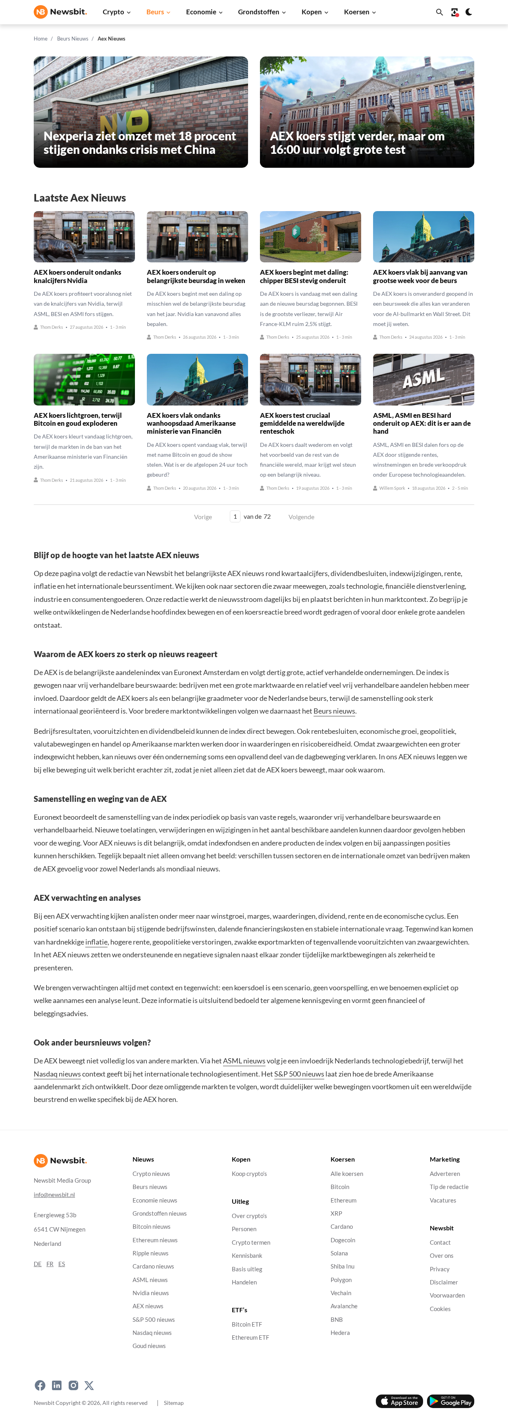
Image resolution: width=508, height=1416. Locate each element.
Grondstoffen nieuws (160, 1213)
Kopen (312, 12)
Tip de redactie (449, 1186)
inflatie (96, 941)
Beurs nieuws (334, 710)
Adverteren (445, 1173)
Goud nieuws (149, 1345)
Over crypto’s (249, 1215)
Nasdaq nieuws (57, 1073)
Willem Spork (392, 488)
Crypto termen (251, 1242)
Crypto (113, 12)
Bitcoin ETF (247, 1324)
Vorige (203, 516)
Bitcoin (340, 1186)
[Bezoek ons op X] (89, 1385)
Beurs (155, 12)
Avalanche (344, 1306)
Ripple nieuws (151, 1253)
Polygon (341, 1279)
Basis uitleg (247, 1269)
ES (61, 1264)
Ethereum (343, 1200)
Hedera (340, 1332)
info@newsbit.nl (54, 1194)
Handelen (244, 1282)
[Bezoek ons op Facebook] (40, 1385)
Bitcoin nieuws (152, 1226)
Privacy (440, 1269)
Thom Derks (51, 327)
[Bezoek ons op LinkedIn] (56, 1385)
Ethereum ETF (250, 1338)
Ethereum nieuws (155, 1240)
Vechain (341, 1293)
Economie (201, 12)
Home (41, 38)
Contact (440, 1242)
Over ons (442, 1255)
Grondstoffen (258, 12)
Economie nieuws (155, 1200)
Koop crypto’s (249, 1173)
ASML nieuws (244, 1060)
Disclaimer (444, 1282)
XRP (336, 1213)
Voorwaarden (447, 1295)
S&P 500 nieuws (299, 1073)
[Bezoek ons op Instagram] (73, 1385)
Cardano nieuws (153, 1266)
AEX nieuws (148, 1306)
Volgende (301, 516)
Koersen (356, 12)
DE (38, 1264)
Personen (244, 1229)
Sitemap (174, 1402)
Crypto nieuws (151, 1173)
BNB (337, 1319)
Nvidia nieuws (151, 1293)
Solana (339, 1253)
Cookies (440, 1308)
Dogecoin (343, 1240)
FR (50, 1264)
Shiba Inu (342, 1266)
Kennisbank (247, 1255)
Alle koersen (347, 1173)
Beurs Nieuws (73, 38)
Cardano (342, 1226)
